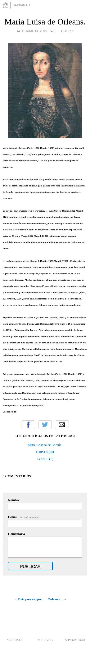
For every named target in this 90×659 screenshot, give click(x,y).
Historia (66, 31)
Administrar (75, 640)
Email (61, 424)
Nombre (14, 500)
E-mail (23, 517)
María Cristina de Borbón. (45, 445)
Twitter (45, 424)
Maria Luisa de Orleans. (45, 21)
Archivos (45, 640)
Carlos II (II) (45, 459)
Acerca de (15, 640)
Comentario (16, 534)
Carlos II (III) (45, 452)
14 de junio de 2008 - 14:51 (37, 31)
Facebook (28, 424)
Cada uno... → (57, 599)
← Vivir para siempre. (28, 599)
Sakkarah (21, 5)
